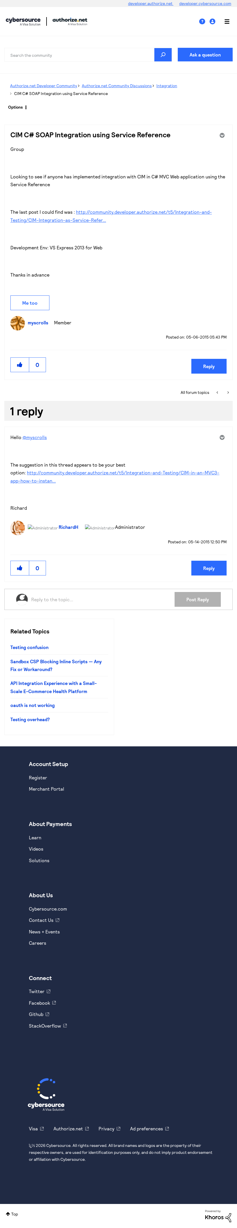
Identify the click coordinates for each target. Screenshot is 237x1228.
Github (36, 1014)
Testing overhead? (30, 719)
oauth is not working (32, 705)
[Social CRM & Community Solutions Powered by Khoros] (218, 1215)
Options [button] (15, 107)
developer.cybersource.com (205, 3)
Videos (36, 848)
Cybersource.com (48, 908)
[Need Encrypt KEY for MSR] (228, 392)
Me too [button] (30, 303)
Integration (166, 85)
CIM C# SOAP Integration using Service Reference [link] (61, 93)
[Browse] (224, 21)
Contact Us (41, 920)
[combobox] (88, 55)
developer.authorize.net (150, 3)
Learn (35, 837)
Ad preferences (146, 1128)
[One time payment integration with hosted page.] (218, 392)
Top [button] (14, 1213)
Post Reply (197, 599)
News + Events (44, 931)
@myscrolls (35, 437)
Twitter (37, 991)
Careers (37, 943)
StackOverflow (45, 1025)
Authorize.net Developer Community (43, 85)
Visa (33, 1128)
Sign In (213, 22)
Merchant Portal (46, 789)
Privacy (106, 1128)
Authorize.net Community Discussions (117, 85)
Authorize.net (68, 1128)
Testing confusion (29, 647)
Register (38, 777)
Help (204, 22)
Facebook (39, 1003)
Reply (209, 366)
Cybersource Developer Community (23, 21)
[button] (20, 365)
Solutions (39, 860)
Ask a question (205, 54)
